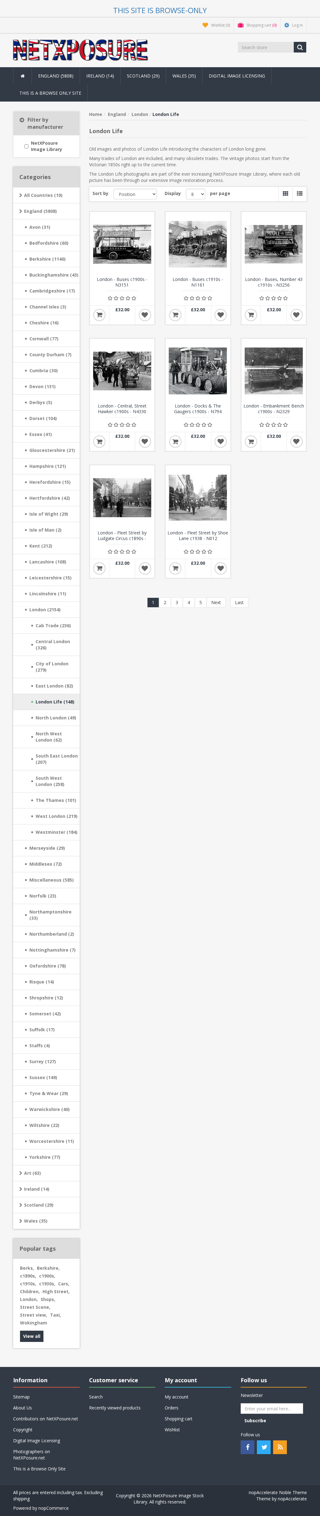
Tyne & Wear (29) (48, 1093)
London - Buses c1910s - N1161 (197, 282)
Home (95, 114)
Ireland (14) (36, 1189)
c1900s (47, 1276)
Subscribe (255, 1420)
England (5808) (40, 211)
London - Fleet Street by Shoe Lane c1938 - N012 (198, 535)
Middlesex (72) (45, 864)
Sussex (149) (43, 1077)
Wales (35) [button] (184, 76)
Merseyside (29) (47, 848)
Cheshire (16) (44, 323)
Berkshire (48, 1268)
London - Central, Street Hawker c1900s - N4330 (122, 408)
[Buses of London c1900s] (122, 244)
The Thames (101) (56, 800)
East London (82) (54, 686)
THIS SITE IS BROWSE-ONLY (160, 10)
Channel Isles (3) (47, 307)
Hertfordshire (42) (49, 498)
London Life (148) (55, 702)
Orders (171, 1408)
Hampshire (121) (47, 466)
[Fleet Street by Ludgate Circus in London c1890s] (122, 497)
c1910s (28, 1284)
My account (176, 1397)
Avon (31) (39, 227)
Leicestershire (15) (50, 578)
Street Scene (35, 1307)
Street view (33, 1315)
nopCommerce (53, 1508)
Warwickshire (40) (49, 1109)
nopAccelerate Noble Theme (278, 1492)
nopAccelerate (292, 1499)
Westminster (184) (57, 832)
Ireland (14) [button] (100, 76)
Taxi (55, 1315)
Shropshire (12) (46, 998)
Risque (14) (41, 982)
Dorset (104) (43, 418)
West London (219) (57, 816)
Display (173, 193)
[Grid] (285, 194)
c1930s (47, 1284)
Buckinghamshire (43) (53, 275)
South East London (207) (57, 759)
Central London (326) (53, 644)
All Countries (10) (43, 195)
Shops (48, 1299)
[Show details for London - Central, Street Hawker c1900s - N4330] (122, 371)
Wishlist (172, 1430)
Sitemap (21, 1397)
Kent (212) (40, 546)
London (29, 1299)
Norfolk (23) (42, 896)
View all (31, 1336)
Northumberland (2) (51, 934)
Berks (27, 1268)
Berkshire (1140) (47, 259)
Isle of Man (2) (45, 530)
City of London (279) (52, 667)
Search (96, 1397)
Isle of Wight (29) (48, 514)
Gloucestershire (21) (52, 450)
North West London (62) (49, 737)
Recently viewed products (115, 1408)
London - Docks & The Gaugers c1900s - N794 (198, 408)
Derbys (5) (40, 402)
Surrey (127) (42, 1061)
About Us (22, 1408)
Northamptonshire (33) (50, 915)
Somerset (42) (45, 1014)
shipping (21, 1499)
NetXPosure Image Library (46, 146)
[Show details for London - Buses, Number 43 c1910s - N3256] (274, 244)
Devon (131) (42, 386)
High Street (56, 1291)
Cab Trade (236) (53, 625)
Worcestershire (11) (51, 1141)
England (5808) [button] (55, 76)
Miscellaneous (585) (51, 880)
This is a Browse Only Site (50, 93)
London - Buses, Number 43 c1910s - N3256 (273, 282)
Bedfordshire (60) (48, 243)
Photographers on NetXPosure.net (31, 1454)
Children (30, 1291)
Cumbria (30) (43, 370)
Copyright (22, 1430)
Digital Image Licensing (237, 76)
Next (216, 602)
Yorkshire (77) (44, 1157)
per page (220, 193)
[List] (299, 194)
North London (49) (56, 718)
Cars (63, 1284)
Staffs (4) (39, 1045)
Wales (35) (36, 1221)
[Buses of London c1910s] (198, 244)
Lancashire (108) (47, 562)
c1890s (28, 1276)
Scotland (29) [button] (143, 76)
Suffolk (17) (42, 1030)
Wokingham (33, 1323)
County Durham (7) (50, 355)
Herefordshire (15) (50, 482)
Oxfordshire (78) (47, 966)
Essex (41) (40, 434)
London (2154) (45, 610)
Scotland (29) (38, 1205)
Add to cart (99, 315)
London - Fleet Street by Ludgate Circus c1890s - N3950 (122, 538)
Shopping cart (178, 1419)
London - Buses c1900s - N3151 (122, 282)
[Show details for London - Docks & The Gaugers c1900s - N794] (198, 371)
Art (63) (32, 1173)
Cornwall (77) (43, 339)
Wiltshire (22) (44, 1125)
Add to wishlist (145, 315)
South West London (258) (50, 781)
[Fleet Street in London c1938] (198, 497)
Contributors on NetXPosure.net (45, 1419)
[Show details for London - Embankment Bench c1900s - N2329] (274, 371)
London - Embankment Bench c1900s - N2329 (273, 408)
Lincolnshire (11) (47, 594)
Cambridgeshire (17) (52, 291)
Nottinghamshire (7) (52, 950)
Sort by (100, 193)
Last (239, 602)
